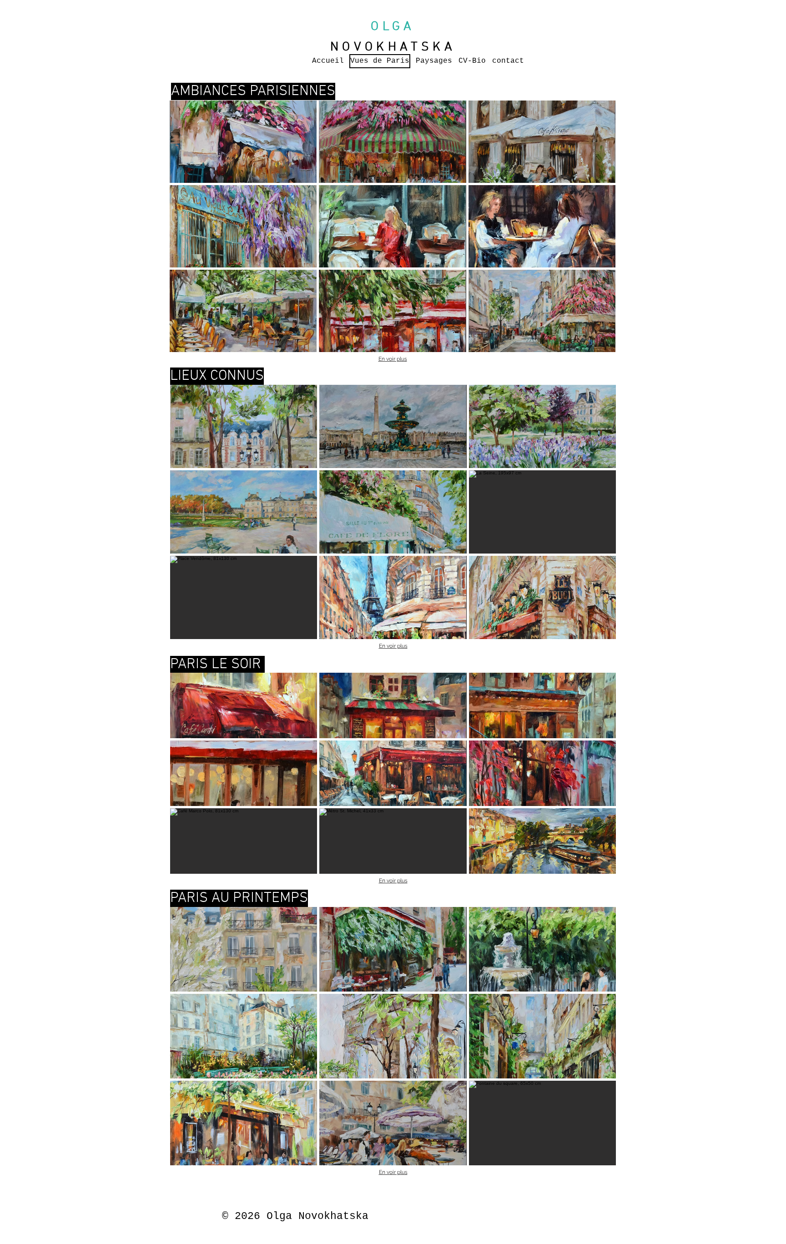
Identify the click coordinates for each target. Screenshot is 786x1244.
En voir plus (392, 359)
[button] (243, 142)
